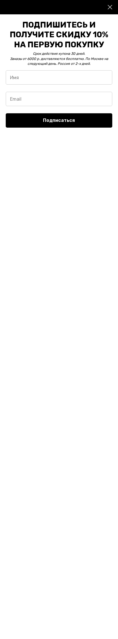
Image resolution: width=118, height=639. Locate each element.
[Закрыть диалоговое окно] (110, 7)
